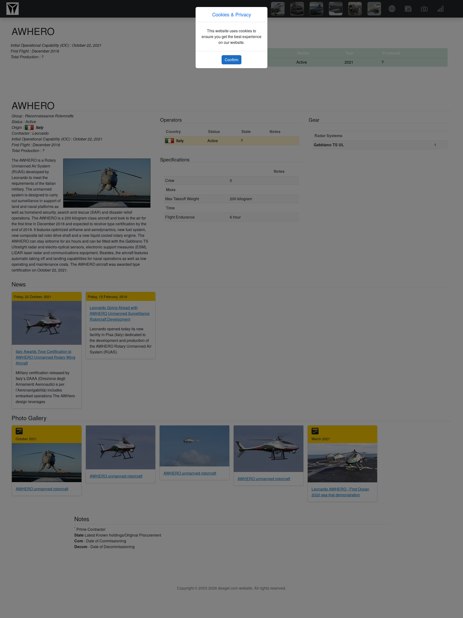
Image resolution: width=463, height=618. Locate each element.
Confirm (231, 59)
